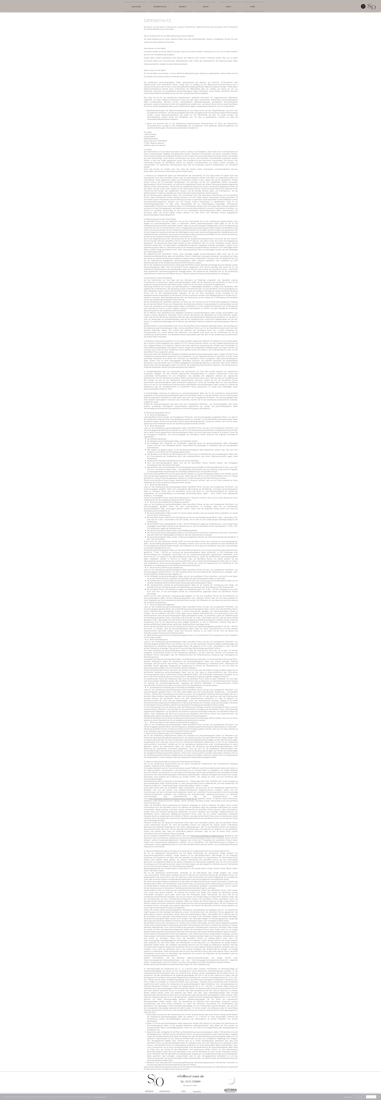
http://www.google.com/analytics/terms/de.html (210, 960)
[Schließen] (378, 1096)
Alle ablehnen (359, 1097)
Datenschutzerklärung (99, 1097)
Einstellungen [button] (348, 1097)
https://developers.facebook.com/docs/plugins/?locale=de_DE (173, 798)
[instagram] (363, 6)
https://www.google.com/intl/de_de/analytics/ (198, 962)
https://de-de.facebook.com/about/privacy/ (207, 836)
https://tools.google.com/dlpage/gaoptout (160, 940)
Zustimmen (371, 1097)
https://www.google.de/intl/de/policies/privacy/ (162, 960)
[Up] (230, 1079)
